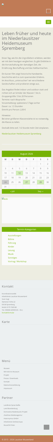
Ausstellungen (14, 235)
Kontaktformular (8, 313)
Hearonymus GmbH (11, 418)
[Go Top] (46, 427)
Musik (10, 254)
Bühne (11, 239)
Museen (7, 368)
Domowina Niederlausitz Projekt (15, 412)
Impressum (8, 388)
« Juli (12, 191)
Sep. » (40, 191)
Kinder (11, 246)
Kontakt (7, 382)
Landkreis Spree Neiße (12, 405)
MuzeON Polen (9, 425)
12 (19, 173)
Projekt (6, 375)
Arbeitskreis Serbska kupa (13, 422)
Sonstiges (12, 257)
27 (26, 182)
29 (40, 182)
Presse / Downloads (11, 378)
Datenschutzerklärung (12, 385)
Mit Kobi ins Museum (11, 372)
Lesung (11, 250)
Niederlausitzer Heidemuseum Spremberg (21, 133)
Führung (12, 243)
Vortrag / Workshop (17, 261)
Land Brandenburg (11, 408)
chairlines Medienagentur (13, 415)
